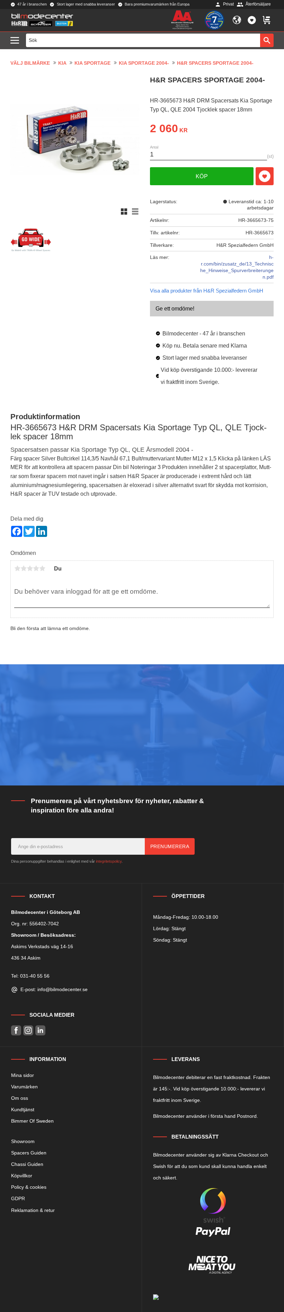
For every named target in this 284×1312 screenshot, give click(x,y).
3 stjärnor (30, 568)
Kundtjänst (22, 1109)
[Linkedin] (40, 1030)
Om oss (19, 1098)
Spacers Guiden (28, 1153)
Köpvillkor (21, 1175)
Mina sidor (22, 1075)
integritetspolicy (109, 861)
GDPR (18, 1198)
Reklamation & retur (33, 1210)
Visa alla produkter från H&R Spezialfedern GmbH (206, 291)
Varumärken (24, 1086)
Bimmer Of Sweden (32, 1121)
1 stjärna (17, 568)
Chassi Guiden (27, 1164)
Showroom (23, 1141)
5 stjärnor (42, 568)
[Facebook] (16, 1030)
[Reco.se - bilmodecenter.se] (214, 20)
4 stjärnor (36, 568)
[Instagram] (28, 1030)
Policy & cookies (28, 1187)
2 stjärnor (23, 568)
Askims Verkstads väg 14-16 (42, 946)
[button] (16, 41)
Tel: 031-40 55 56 (30, 976)
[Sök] (267, 40)
